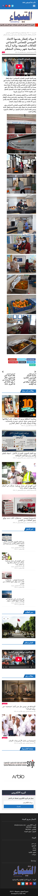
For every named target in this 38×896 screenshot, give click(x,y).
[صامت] (31, 667)
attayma (32, 425)
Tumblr (21, 362)
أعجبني (4, 703)
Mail (31, 365)
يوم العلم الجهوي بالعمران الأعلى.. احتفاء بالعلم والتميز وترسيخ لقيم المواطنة (13, 543)
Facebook (30, 359)
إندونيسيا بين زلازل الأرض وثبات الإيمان (22, 741)
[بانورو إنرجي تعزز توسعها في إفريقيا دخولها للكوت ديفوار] (7, 594)
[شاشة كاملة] (34, 667)
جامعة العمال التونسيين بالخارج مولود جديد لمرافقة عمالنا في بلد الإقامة (29, 379)
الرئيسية (34, 32)
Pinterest (12, 362)
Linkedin (30, 362)
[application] (18, 659)
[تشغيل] (3, 667)
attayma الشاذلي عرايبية (28, 52)
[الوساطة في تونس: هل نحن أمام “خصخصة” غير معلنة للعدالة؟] (18, 691)
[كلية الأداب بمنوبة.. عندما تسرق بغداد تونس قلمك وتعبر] (18, 627)
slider (28, 32)
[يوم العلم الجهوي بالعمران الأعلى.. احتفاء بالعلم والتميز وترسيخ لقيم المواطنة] (19, 441)
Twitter (21, 359)
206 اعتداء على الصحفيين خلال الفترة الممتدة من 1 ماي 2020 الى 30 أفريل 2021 (8, 379)
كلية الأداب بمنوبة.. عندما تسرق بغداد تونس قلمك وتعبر (18, 635)
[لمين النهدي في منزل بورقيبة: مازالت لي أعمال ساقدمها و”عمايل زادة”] (19, 473)
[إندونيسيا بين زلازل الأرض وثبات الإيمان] (18, 725)
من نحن (33, 843)
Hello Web (22, 893)
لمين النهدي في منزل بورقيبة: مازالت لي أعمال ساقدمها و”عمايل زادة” (14, 562)
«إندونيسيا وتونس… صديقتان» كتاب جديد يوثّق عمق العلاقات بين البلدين (13, 581)
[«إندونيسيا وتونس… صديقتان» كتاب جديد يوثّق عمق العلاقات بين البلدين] (19, 505)
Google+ (12, 359)
